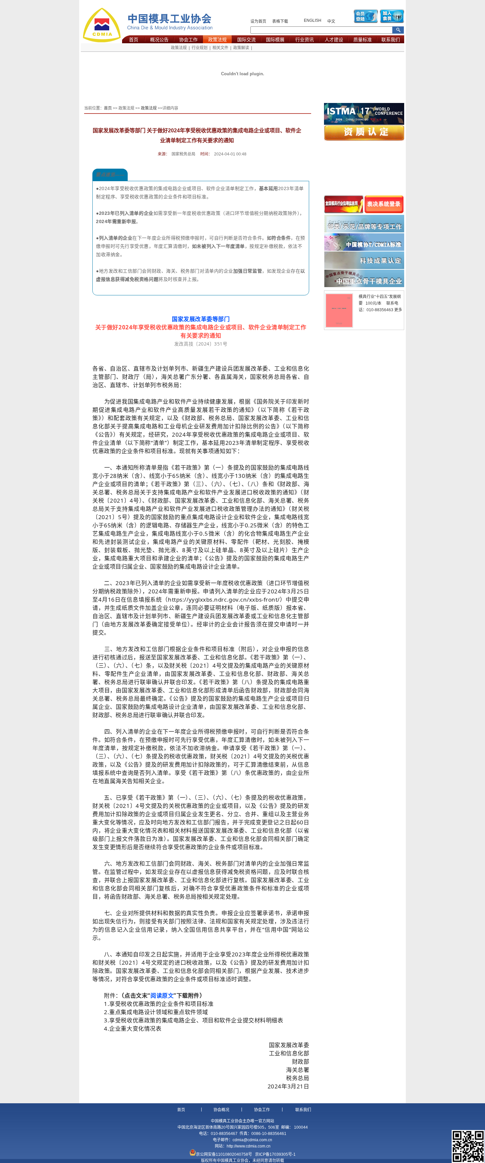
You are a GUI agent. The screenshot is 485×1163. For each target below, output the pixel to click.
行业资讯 (304, 39)
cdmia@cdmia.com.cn (252, 1140)
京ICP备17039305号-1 (275, 1154)
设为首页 (258, 21)
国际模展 (275, 39)
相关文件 (220, 48)
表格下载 (280, 21)
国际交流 (246, 39)
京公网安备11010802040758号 (224, 1154)
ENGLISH (312, 20)
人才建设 (334, 39)
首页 (133, 39)
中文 (331, 21)
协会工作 (188, 39)
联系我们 (390, 39)
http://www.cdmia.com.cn (249, 1146)
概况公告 (159, 39)
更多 (398, 310)
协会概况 (221, 1110)
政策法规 (217, 39)
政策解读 (241, 48)
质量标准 (362, 39)
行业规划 (200, 48)
